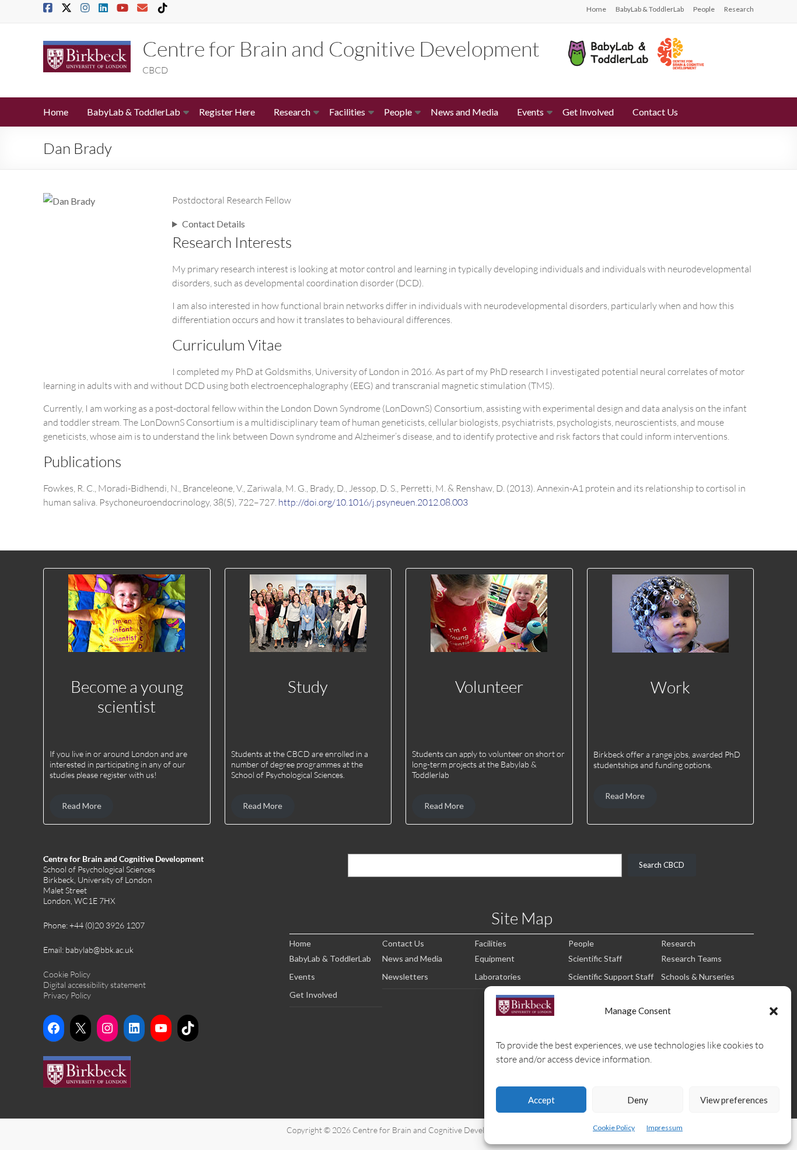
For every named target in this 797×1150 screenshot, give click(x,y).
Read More (82, 806)
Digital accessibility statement (94, 985)
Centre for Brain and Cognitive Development (341, 48)
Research (739, 9)
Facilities (347, 111)
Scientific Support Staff (610, 976)
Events (530, 111)
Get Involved (588, 111)
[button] (773, 1010)
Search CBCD (661, 864)
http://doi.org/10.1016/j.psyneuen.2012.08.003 (373, 501)
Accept (541, 1100)
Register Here (227, 111)
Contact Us (655, 111)
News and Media (464, 111)
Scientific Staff (595, 958)
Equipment (495, 958)
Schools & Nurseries (698, 976)
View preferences (734, 1100)
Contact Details (213, 223)
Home (596, 9)
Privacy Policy (67, 995)
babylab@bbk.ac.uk (99, 950)
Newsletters (405, 976)
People (704, 9)
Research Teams (691, 958)
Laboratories (498, 976)
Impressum (664, 1127)
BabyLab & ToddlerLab (650, 9)
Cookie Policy (614, 1127)
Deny (637, 1100)
